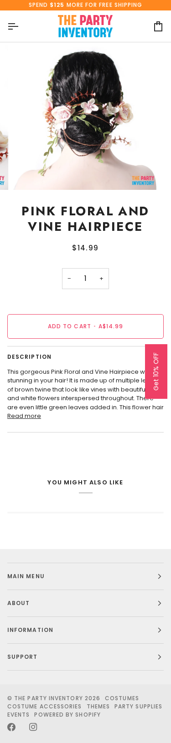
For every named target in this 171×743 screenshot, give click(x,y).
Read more (24, 416)
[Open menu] (21, 26)
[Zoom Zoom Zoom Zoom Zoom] (85, 117)
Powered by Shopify (67, 714)
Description (29, 357)
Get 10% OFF (156, 371)
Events (18, 714)
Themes (98, 706)
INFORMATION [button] (30, 630)
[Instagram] (33, 727)
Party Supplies (138, 706)
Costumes (122, 698)
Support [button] (22, 657)
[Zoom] (30, 173)
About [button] (18, 603)
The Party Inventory (48, 698)
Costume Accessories (44, 706)
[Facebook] (11, 727)
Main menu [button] (26, 576)
